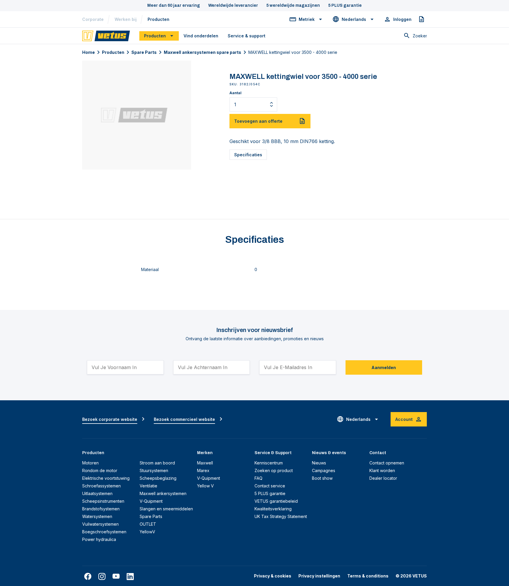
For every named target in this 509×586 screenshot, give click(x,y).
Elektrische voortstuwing (106, 478)
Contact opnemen (386, 462)
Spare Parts (144, 52)
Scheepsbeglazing (158, 478)
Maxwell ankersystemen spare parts (202, 52)
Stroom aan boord (157, 462)
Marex (203, 470)
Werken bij (126, 19)
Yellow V (205, 485)
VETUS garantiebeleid (276, 501)
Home (88, 52)
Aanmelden (383, 367)
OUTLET (148, 524)
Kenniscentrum (268, 462)
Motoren (90, 462)
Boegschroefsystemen (104, 531)
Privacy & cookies (272, 575)
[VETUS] (106, 35)
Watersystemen (97, 516)
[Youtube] (116, 576)
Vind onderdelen (201, 35)
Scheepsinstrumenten (103, 501)
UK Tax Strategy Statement (280, 516)
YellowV (147, 531)
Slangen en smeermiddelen (166, 508)
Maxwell (205, 462)
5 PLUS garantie (269, 493)
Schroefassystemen (101, 485)
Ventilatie (148, 485)
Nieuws (319, 462)
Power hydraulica (99, 539)
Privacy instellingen (319, 575)
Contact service (269, 485)
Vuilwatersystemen (100, 524)
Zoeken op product (273, 470)
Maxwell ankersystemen (163, 493)
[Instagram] (101, 576)
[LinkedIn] (130, 576)
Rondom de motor (99, 470)
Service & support (246, 35)
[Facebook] (87, 576)
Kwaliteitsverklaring (273, 508)
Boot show (322, 478)
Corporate (93, 19)
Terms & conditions (368, 575)
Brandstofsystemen (101, 508)
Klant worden (382, 470)
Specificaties (248, 154)
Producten (158, 19)
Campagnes (323, 470)
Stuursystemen (154, 470)
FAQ (258, 478)
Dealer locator (383, 478)
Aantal (235, 93)
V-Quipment (151, 501)
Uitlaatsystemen (97, 493)
